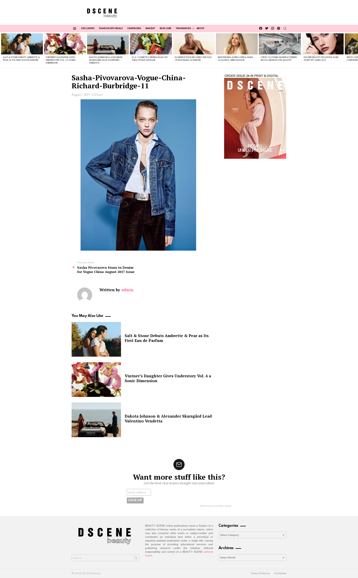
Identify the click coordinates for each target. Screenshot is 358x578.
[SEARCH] (284, 28)
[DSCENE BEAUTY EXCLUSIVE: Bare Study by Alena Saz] (323, 43)
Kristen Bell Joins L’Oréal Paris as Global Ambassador (235, 58)
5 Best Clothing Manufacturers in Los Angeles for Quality (279, 58)
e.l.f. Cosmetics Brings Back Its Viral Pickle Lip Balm (150, 58)
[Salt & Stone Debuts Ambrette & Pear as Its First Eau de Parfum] (22, 43)
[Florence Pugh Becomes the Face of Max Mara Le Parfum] (194, 43)
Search (135, 559)
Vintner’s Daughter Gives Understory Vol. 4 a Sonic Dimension (61, 60)
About (200, 28)
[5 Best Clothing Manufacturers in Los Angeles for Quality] (280, 43)
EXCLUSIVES (88, 28)
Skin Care (165, 28)
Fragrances (183, 28)
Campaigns (134, 28)
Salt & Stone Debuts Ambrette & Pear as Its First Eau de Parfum (21, 58)
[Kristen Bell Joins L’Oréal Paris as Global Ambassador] (237, 43)
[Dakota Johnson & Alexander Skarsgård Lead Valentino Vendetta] (108, 43)
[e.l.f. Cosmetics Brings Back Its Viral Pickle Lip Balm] (151, 43)
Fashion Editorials (111, 28)
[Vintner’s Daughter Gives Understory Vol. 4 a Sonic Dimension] (65, 43)
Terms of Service (260, 573)
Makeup (150, 28)
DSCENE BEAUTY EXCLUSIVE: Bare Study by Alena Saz (321, 58)
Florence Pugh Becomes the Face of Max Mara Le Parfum (193, 58)
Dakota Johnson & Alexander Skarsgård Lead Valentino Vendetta (105, 60)
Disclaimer (280, 573)
